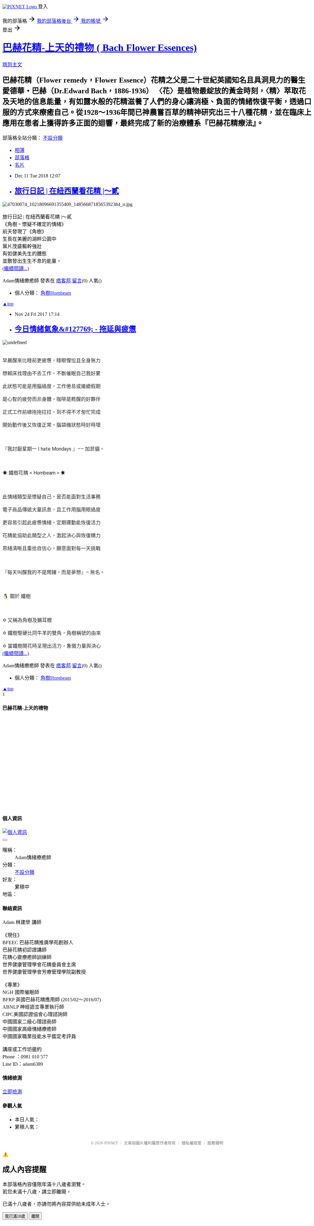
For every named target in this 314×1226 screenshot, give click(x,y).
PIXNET (111, 1143)
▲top (7, 303)
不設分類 (53, 138)
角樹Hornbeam (55, 293)
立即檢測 (12, 1091)
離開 (35, 1216)
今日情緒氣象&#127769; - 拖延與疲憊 (75, 329)
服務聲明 (215, 1143)
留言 (77, 280)
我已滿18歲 (15, 1216)
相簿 (20, 150)
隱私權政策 (191, 1143)
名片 (20, 165)
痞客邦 (63, 280)
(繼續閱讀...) (15, 268)
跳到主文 (12, 64)
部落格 (22, 157)
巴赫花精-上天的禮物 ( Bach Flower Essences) (99, 47)
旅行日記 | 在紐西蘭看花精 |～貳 (67, 191)
